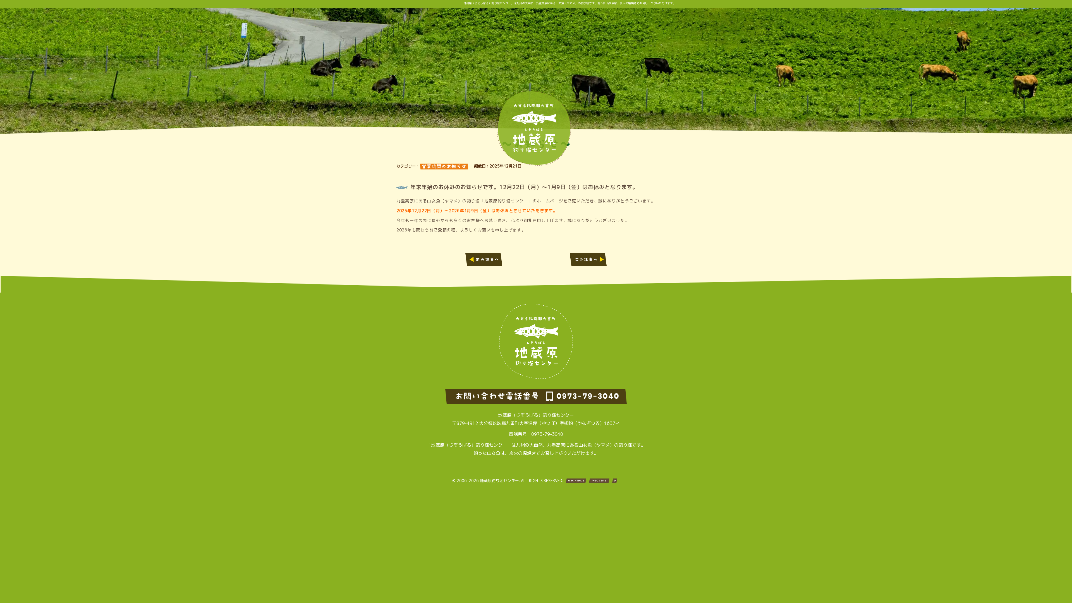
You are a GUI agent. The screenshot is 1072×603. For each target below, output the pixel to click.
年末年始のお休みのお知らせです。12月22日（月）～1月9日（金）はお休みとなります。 (524, 187)
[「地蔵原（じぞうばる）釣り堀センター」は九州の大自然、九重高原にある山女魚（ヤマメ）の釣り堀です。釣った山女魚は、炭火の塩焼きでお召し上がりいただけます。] (534, 164)
